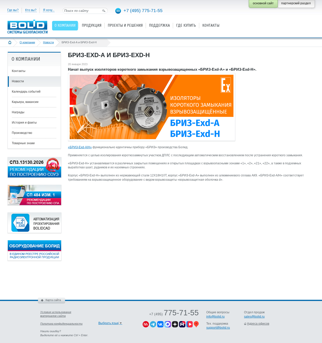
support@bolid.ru (218, 327)
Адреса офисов (258, 323)
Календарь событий (26, 91)
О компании (27, 42)
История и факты (24, 122)
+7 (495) (174, 314)
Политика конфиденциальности (61, 323)
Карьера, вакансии (25, 102)
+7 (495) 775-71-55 (143, 10)
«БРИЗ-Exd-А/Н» (80, 147)
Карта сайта (53, 299)
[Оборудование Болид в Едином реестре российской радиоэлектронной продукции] (34, 259)
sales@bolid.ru (254, 316)
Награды (18, 112)
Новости (48, 42)
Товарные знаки (23, 143)
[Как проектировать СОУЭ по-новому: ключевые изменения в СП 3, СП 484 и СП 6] (34, 176)
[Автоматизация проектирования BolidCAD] (34, 232)
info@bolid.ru (215, 316)
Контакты (18, 71)
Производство (22, 133)
